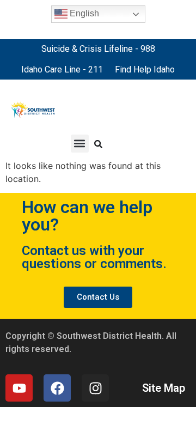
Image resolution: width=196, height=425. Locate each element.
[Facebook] (57, 388)
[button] (80, 144)
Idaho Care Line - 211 (62, 69)
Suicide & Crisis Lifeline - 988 (98, 49)
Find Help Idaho (145, 69)
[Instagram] (95, 388)
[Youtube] (19, 388)
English (83, 13)
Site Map (163, 387)
